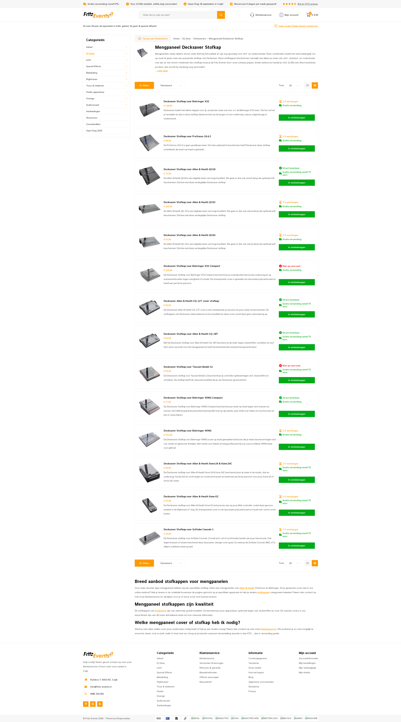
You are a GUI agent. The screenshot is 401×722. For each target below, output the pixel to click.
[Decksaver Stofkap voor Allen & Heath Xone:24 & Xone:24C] (149, 472)
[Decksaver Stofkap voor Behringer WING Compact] (149, 406)
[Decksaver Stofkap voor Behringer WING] (149, 439)
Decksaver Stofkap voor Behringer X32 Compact (192, 265)
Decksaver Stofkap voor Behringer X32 (186, 101)
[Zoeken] (221, 15)
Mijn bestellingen (307, 663)
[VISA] (235, 718)
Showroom (91, 117)
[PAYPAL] (208, 718)
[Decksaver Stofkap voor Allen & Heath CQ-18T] (149, 340)
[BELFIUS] (286, 718)
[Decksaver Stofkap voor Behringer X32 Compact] (149, 275)
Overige (90, 98)
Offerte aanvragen (209, 677)
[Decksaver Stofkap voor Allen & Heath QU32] (149, 209)
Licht (88, 59)
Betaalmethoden (208, 672)
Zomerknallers (93, 124)
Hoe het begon (256, 672)
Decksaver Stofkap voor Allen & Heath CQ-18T (191, 333)
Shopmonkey (123, 718)
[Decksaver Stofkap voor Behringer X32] (149, 110)
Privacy (252, 691)
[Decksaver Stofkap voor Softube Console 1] (149, 538)
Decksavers (200, 38)
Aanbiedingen (93, 111)
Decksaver (160, 610)
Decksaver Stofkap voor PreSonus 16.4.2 (187, 136)
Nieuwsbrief (206, 681)
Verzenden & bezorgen (211, 663)
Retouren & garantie (210, 667)
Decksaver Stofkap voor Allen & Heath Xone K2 (191, 496)
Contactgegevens (258, 658)
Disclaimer (254, 686)
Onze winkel (255, 667)
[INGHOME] (311, 718)
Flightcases (91, 79)
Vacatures (254, 663)
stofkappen (264, 592)
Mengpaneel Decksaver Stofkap (226, 38)
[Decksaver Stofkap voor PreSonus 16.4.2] (149, 143)
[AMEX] (298, 718)
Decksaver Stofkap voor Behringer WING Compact (193, 397)
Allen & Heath (246, 588)
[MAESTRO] (222, 718)
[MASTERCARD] (250, 718)
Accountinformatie (308, 658)
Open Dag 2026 (94, 130)
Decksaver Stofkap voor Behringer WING (187, 430)
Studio (160, 691)
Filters (146, 85)
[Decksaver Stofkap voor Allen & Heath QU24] (149, 242)
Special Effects (93, 66)
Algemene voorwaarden (261, 681)
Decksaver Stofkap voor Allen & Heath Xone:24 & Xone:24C (198, 463)
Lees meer (162, 70)
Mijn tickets (304, 672)
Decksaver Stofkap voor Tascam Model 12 (188, 366)
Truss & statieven (95, 85)
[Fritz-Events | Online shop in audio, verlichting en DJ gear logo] (98, 14)
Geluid (89, 47)
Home (176, 38)
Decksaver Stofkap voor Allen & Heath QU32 (189, 202)
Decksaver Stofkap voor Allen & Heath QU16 (189, 169)
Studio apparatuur (95, 92)
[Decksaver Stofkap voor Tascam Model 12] (149, 373)
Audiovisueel (92, 104)
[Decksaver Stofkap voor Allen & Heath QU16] (149, 176)
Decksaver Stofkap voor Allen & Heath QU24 (189, 235)
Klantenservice (207, 658)
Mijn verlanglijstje (307, 667)
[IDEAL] (195, 718)
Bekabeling (91, 72)
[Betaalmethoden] (159, 718)
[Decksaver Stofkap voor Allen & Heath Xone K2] (149, 505)
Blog (251, 677)
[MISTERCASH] (270, 718)
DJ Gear (90, 53)
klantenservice (268, 629)
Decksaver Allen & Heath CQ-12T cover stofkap (191, 300)
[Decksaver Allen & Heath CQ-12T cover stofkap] (149, 308)
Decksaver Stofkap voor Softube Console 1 (189, 529)
